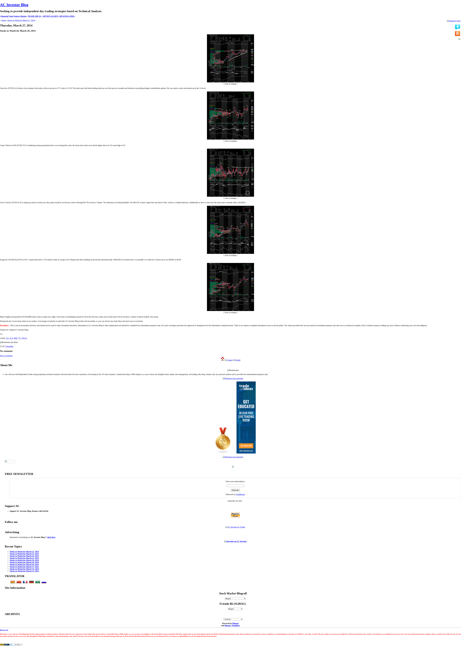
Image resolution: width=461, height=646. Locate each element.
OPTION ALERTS (50, 16)
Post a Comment (6, 356)
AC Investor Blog (14, 5)
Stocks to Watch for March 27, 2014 (21, 20)
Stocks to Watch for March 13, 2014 (24, 571)
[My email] (459, 39)
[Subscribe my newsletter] (457, 34)
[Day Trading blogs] (223, 453)
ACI (11, 338)
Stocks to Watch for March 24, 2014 (24, 556)
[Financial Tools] (453, 21)
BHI (15, 338)
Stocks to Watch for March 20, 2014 (24, 560)
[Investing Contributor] (233, 457)
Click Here (51, 537)
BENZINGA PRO (67, 16)
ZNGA (24, 338)
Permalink (9, 346)
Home (3, 20)
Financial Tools (7, 16)
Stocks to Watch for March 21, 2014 (24, 558)
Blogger (235, 623)
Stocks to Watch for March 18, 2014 (24, 565)
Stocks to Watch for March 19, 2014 (24, 562)
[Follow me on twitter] (457, 27)
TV (19, 338)
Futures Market (19, 16)
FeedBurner (240, 494)
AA (7, 338)
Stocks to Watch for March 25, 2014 (24, 554)
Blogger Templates (232, 626)
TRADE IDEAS (34, 16)
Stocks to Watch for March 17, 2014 (24, 567)
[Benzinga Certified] (233, 378)
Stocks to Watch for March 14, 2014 (24, 569)
